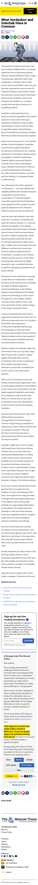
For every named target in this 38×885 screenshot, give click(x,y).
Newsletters (5, 847)
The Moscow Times (9, 827)
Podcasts (4, 839)
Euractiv (9, 872)
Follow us (5, 853)
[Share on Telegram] (11, 37)
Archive (4, 850)
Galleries (4, 844)
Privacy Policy (22, 645)
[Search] (32, 3)
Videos (4, 841)
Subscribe (28, 641)
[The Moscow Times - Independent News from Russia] (15, 3)
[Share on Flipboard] (23, 37)
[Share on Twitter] (7, 37)
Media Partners (7, 860)
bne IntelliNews (11, 863)
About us (4, 829)
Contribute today (30, 11)
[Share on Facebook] (3, 37)
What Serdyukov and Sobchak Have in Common (17, 23)
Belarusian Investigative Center (17, 867)
